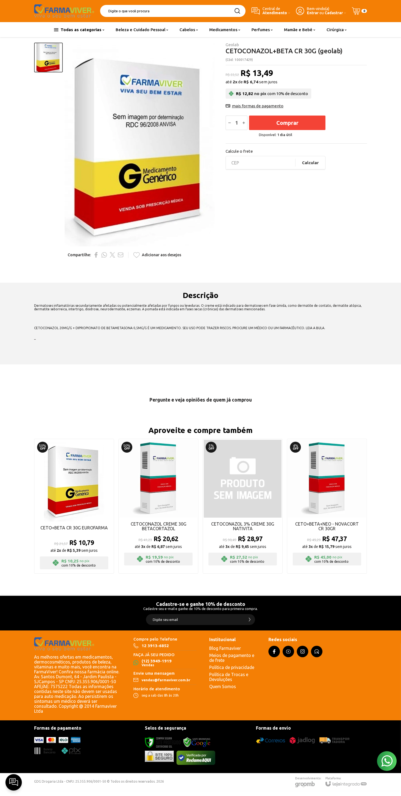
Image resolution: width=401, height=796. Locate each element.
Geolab (232, 45)
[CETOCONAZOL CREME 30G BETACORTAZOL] (158, 506)
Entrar (313, 13)
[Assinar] (249, 619)
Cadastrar (334, 13)
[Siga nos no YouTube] (288, 651)
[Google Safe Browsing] (197, 742)
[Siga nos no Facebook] (274, 651)
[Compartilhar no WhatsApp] (104, 255)
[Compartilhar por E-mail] (120, 255)
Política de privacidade (231, 667)
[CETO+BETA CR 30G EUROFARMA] (74, 506)
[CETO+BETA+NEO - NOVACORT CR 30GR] (327, 506)
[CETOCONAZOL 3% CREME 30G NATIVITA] (242, 506)
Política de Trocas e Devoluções (228, 677)
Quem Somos (222, 686)
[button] (48, 57)
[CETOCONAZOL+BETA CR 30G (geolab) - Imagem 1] (48, 57)
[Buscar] (237, 11)
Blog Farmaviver (225, 648)
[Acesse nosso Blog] (316, 651)
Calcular (310, 162)
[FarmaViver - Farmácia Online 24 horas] (64, 10)
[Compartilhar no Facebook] (96, 255)
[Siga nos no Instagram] (302, 651)
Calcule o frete (239, 151)
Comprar (287, 123)
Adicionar (85, 537)
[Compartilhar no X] (112, 255)
